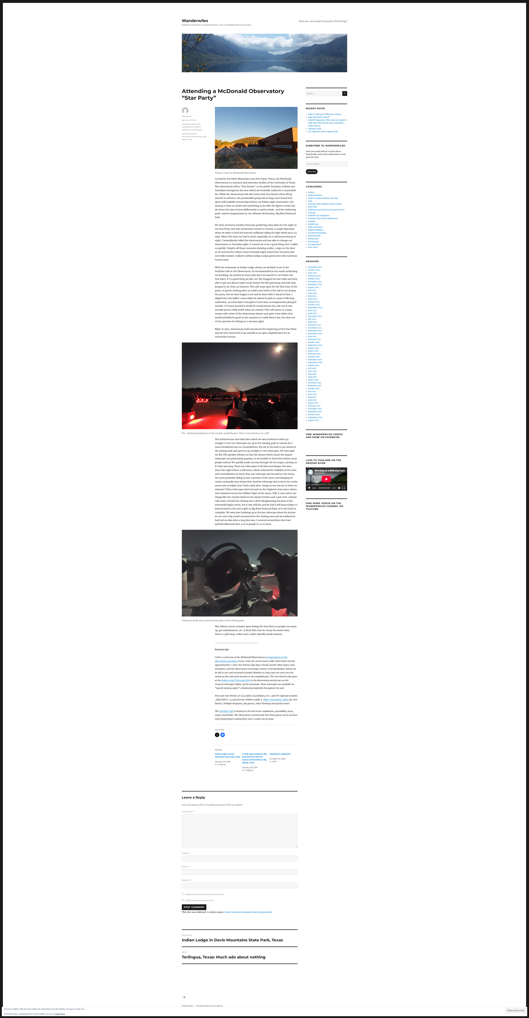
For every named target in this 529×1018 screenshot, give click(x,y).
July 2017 (312, 391)
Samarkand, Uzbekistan (280, 754)
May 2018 (312, 374)
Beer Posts (312, 207)
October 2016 (314, 414)
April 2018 (312, 377)
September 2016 (315, 417)
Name (186, 853)
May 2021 (312, 336)
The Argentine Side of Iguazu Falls (323, 131)
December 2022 (315, 316)
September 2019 (315, 345)
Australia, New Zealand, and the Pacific (325, 204)
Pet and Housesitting (317, 233)
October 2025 (314, 270)
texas (189, 139)
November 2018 (315, 359)
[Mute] (339, 488)
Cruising (311, 212)
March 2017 (313, 403)
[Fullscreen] (343, 488)
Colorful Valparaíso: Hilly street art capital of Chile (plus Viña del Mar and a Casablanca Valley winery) (327, 123)
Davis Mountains (189, 134)
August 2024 (313, 287)
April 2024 (312, 299)
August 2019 (313, 348)
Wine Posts (313, 247)
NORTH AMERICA (315, 230)
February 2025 (314, 276)
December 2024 (315, 281)
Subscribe (311, 171)
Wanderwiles (195, 20)
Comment (188, 811)
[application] (326, 479)
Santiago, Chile (314, 129)
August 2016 (313, 420)
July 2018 (312, 368)
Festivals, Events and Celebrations (323, 218)
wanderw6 (186, 116)
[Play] (309, 488)
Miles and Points (315, 227)
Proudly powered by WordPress (209, 1006)
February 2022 (314, 325)
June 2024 (312, 293)
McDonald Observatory (192, 136)
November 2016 (315, 411)
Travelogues (196, 130)
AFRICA (311, 192)
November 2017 (315, 385)
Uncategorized (314, 244)
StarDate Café (226, 711)
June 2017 (312, 394)
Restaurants (313, 239)
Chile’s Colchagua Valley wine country (324, 114)
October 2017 (313, 388)
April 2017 (312, 400)
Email (186, 867)
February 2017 (314, 406)
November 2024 (315, 284)
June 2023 (312, 310)
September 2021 (315, 333)
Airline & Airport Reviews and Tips (323, 198)
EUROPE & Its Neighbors (318, 215)
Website (186, 880)
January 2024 (314, 302)
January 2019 (313, 357)
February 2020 (314, 339)
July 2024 (312, 290)
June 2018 (312, 371)
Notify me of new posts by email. (199, 900)
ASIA (310, 201)
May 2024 (312, 296)
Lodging (311, 221)
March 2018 (313, 380)
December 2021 (315, 328)
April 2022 (312, 322)
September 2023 (315, 307)
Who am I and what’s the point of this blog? (323, 21)
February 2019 (314, 354)
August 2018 (313, 365)
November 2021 (315, 331)
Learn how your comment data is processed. (248, 912)
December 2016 (315, 409)
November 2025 (315, 267)
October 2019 (314, 342)
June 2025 (312, 273)
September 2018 (315, 362)
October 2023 (314, 305)
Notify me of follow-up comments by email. (204, 894)
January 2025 (314, 279)
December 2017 (315, 383)
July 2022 (312, 319)
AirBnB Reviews (315, 195)
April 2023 (312, 313)
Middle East (313, 224)
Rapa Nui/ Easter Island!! (319, 117)
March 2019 (313, 351)
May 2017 (312, 397)
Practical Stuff (314, 236)
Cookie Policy (59, 1014)
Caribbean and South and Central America (326, 210)
